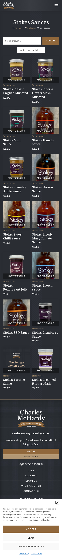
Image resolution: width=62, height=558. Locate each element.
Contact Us (31, 491)
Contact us (31, 456)
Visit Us (31, 451)
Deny (31, 538)
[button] (57, 502)
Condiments (31, 27)
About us (31, 480)
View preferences (31, 546)
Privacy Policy (36, 553)
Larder (21, 27)
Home (14, 27)
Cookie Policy (24, 553)
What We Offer (31, 485)
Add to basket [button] (16, 79)
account (31, 475)
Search (50, 40)
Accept (31, 529)
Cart (31, 470)
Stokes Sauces (9, 85)
